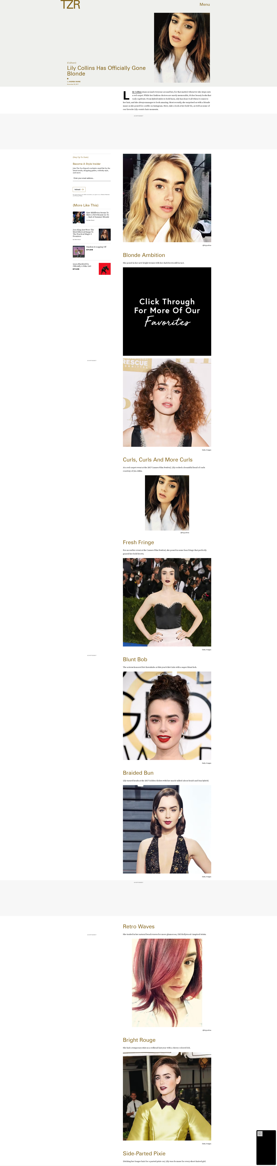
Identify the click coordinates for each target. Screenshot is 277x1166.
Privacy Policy (78, 195)
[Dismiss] (273, 1132)
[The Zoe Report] (70, 4)
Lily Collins (137, 91)
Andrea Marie (74, 81)
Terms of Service (105, 194)
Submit (77, 189)
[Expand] (259, 1132)
